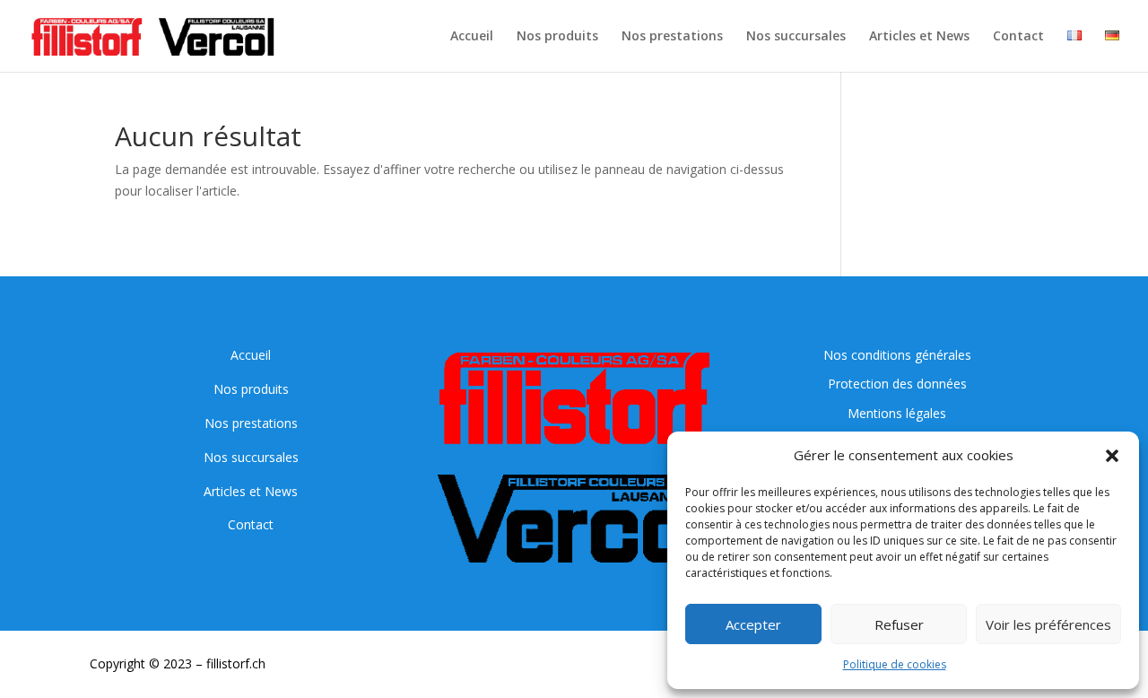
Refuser (899, 624)
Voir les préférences (1048, 624)
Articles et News (919, 37)
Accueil (471, 37)
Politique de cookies (894, 664)
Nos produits (557, 37)
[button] (1112, 456)
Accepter (753, 624)
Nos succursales (796, 37)
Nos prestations (672, 37)
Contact (1018, 37)
